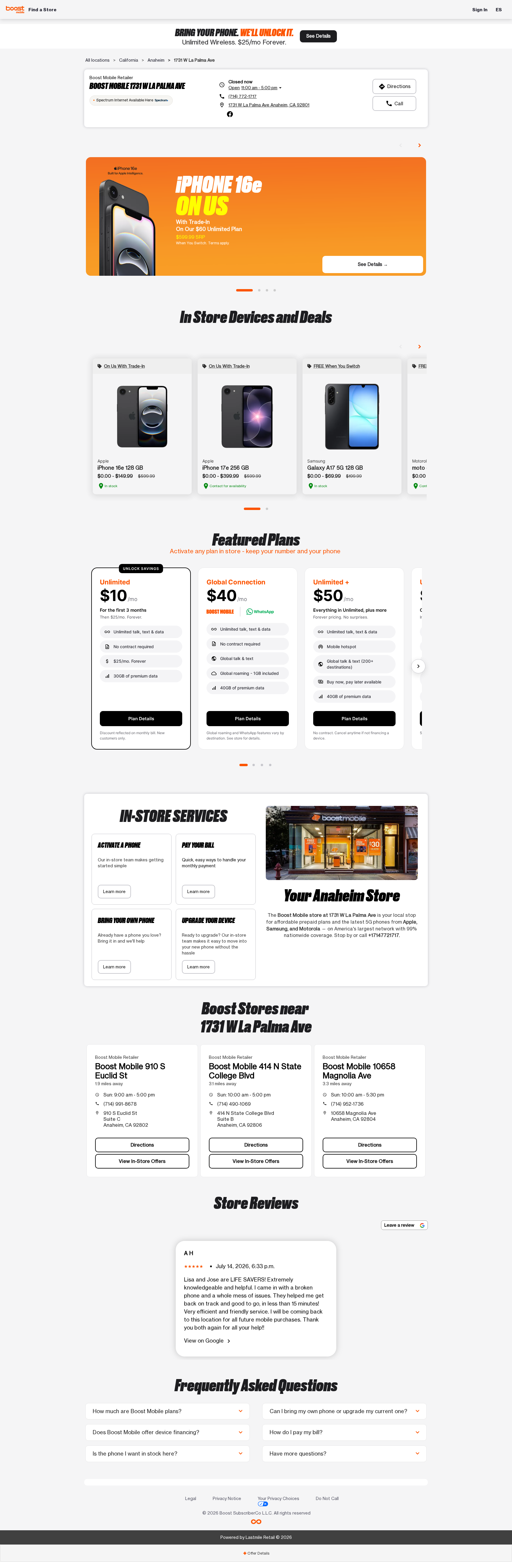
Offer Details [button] (256, 1553)
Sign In (479, 9)
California (128, 60)
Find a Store (42, 9)
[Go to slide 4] (274, 290)
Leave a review (399, 1225)
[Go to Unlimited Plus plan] (261, 765)
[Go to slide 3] (267, 290)
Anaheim (156, 60)
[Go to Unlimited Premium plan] (270, 765)
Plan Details (141, 718)
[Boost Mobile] (15, 9)
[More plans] (418, 666)
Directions (394, 86)
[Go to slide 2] (259, 290)
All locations (97, 60)
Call (394, 103)
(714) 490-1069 (234, 1104)
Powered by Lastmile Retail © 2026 (256, 1537)
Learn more (114, 891)
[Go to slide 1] (244, 290)
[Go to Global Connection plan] (253, 765)
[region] (256, 661)
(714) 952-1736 (347, 1104)
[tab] (256, 1553)
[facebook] (229, 114)
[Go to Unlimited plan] (243, 765)
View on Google (208, 1341)
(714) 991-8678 (120, 1104)
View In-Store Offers (142, 1161)
